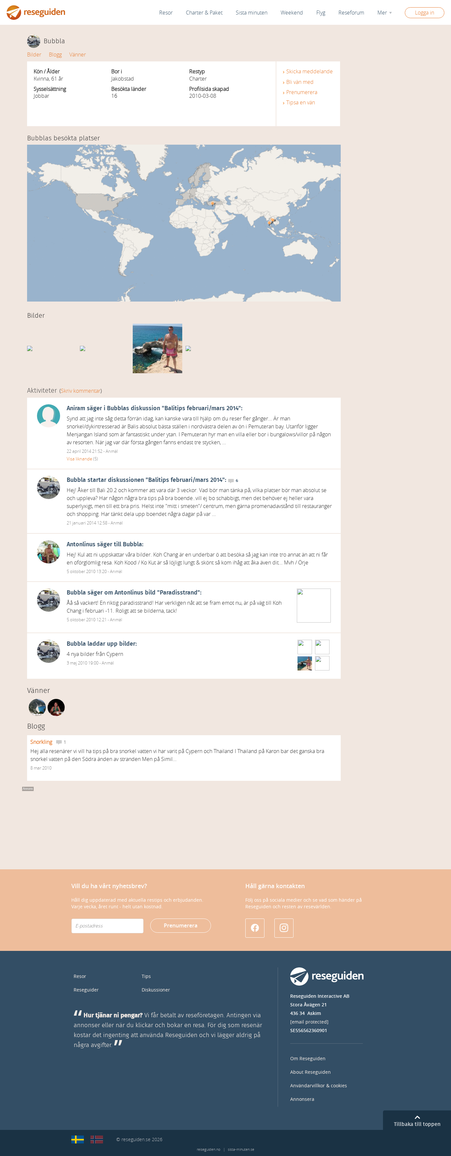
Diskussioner (156, 990)
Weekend (292, 13)
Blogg (55, 55)
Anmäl (112, 451)
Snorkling (41, 742)
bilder (127, 644)
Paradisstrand (178, 593)
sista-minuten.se (241, 1149)
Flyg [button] (320, 13)
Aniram (76, 409)
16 (114, 96)
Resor (166, 13)
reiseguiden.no (208, 1149)
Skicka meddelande (309, 71)
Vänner (77, 55)
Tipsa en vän (300, 102)
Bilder (34, 55)
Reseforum (351, 13)
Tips (146, 976)
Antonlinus (81, 545)
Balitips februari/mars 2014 (201, 409)
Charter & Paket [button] (204, 13)
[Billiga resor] (77, 1139)
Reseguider (86, 990)
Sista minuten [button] (251, 13)
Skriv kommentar (80, 391)
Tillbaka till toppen (417, 1124)
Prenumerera (301, 92)
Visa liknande (79, 458)
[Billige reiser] (96, 1139)
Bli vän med (300, 82)
